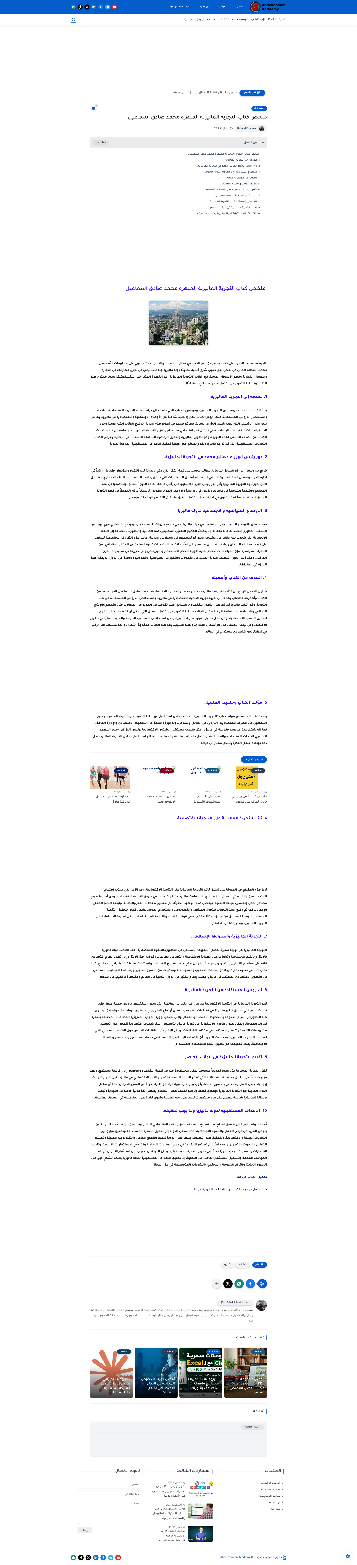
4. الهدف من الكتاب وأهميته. (243, 178)
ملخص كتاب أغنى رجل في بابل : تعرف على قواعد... (249, 799)
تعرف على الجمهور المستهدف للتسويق (207, 799)
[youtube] (114, 7)
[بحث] (73, 20)
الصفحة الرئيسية (271, 1482)
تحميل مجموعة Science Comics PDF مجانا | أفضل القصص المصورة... (247, 1386)
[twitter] (86, 7)
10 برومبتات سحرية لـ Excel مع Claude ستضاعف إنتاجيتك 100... (204, 1386)
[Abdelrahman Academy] (267, 7)
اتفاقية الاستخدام (271, 1489)
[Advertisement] (178, 59)
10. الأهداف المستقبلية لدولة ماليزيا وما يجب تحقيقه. (228, 213)
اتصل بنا (238, 7)
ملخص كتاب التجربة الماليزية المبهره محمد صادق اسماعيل (224, 154)
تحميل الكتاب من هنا (252, 1177)
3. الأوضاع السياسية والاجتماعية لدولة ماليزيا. (232, 172)
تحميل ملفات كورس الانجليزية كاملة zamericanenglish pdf (171, 1536)
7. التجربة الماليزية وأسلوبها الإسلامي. (237, 196)
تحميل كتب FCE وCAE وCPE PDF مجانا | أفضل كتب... (204, 92)
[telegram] (107, 7)
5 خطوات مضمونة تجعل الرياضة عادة (113, 799)
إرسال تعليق (252, 1427)
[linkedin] (93, 7)
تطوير (227, 1265)
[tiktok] (80, 7)
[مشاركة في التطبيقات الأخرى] (216, 1283)
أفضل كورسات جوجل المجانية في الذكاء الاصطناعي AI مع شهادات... (158, 1386)
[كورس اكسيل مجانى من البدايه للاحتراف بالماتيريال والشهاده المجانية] (200, 1511)
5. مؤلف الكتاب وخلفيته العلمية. (241, 184)
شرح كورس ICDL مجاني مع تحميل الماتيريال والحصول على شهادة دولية (168, 1491)
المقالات (223, 19)
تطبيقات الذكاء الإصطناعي (268, 19)
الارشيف (221, 7)
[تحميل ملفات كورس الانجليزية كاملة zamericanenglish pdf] (200, 1534)
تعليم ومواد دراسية (197, 19)
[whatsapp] (73, 7)
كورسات (242, 19)
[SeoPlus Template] (284, 1557)
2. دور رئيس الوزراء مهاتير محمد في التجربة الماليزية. (228, 166)
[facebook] (100, 7)
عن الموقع (203, 7)
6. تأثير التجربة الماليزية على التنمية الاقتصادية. (232, 190)
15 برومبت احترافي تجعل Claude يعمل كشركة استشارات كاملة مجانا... (115, 1386)
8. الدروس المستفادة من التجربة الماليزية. (234, 201)
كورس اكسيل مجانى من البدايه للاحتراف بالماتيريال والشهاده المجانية (169, 1514)
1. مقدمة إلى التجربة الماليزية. (242, 160)
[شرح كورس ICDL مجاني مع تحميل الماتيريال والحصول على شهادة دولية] (200, 1489)
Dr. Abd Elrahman (247, 128)
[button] (250, 1283)
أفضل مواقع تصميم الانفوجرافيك (161, 799)
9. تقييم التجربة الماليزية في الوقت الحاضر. (234, 207)
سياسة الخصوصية (180, 7)
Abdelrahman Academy (235, 1557)
